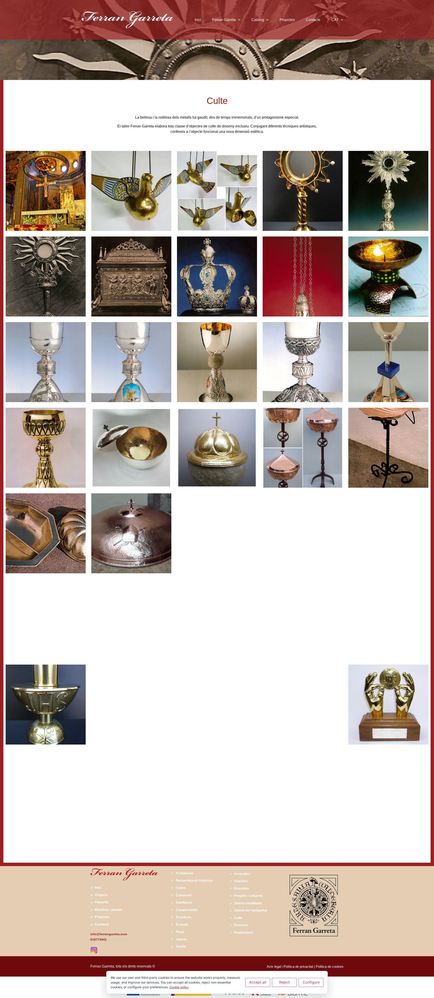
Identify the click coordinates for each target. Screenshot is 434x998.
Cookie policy (179, 987)
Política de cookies (330, 966)
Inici (198, 20)
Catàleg (257, 20)
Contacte (313, 20)
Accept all (257, 982)
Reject (284, 982)
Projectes (287, 20)
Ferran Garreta (224, 20)
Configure (311, 982)
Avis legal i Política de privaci (288, 966)
